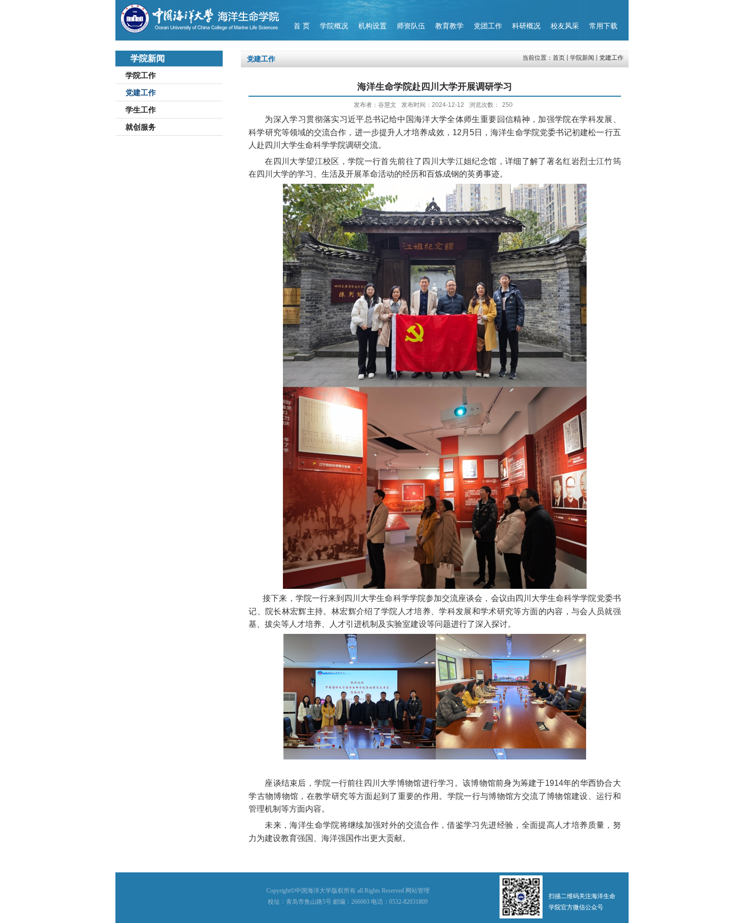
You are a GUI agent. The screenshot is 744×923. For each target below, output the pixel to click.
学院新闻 (582, 57)
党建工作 (611, 57)
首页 (559, 57)
